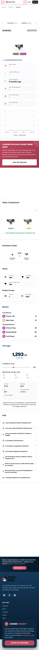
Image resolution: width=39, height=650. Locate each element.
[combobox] (5, 377)
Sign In (29, 2)
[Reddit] (15, 595)
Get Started (18, 568)
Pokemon (5, 606)
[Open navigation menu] (2, 2)
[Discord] (4, 595)
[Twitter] (9, 595)
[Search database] (25, 2)
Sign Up (35, 2)
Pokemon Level (8, 364)
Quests (4, 615)
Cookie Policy (27, 635)
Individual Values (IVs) (11, 372)
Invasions (5, 612)
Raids (4, 618)
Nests (4, 609)
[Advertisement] (19, 14)
